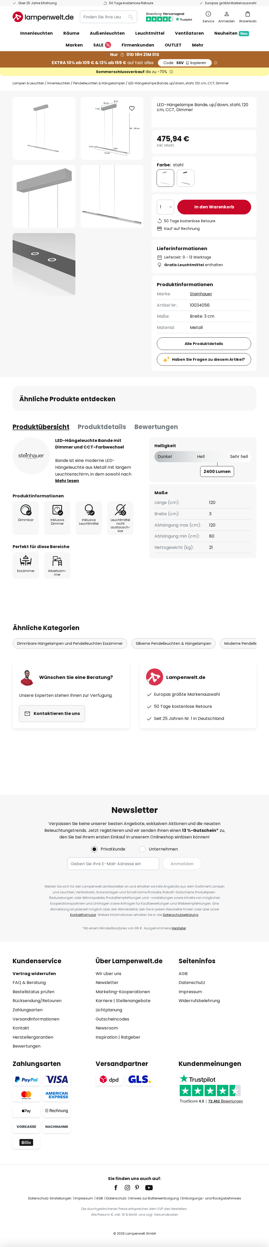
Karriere (104, 1001)
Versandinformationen (36, 1019)
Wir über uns (108, 974)
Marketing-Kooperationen (123, 992)
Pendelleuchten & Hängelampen (99, 83)
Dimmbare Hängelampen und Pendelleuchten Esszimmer (70, 643)
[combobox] (108, 17)
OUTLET (173, 45)
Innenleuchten (58, 83)
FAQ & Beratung (29, 983)
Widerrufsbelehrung (199, 1001)
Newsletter (107, 983)
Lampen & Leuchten (28, 83)
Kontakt (21, 1028)
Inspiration (106, 1037)
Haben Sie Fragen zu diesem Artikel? (208, 359)
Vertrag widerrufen (34, 974)
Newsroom (107, 1028)
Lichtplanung (109, 1010)
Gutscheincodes (112, 1019)
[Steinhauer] (31, 456)
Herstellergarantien (33, 1037)
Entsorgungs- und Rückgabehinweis (211, 1198)
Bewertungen (156, 426)
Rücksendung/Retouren (37, 1001)
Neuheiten (230, 33)
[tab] (41, 427)
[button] (44, 196)
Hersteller (179, 928)
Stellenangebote (133, 1001)
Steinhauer (201, 294)
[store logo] (43, 17)
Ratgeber (131, 1037)
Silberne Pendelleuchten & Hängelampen (173, 643)
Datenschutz (192, 983)
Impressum (190, 992)
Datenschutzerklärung (180, 915)
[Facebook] (119, 1187)
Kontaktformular (83, 915)
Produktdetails (102, 426)
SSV (184, 62)
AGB (183, 974)
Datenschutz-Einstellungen (49, 1198)
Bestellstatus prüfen (33, 992)
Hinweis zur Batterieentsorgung (154, 1198)
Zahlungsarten (28, 1010)
